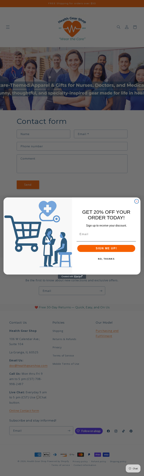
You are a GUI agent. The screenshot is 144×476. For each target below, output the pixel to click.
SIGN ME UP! (106, 248)
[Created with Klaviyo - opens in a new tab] (72, 277)
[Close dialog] (137, 201)
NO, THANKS (106, 259)
